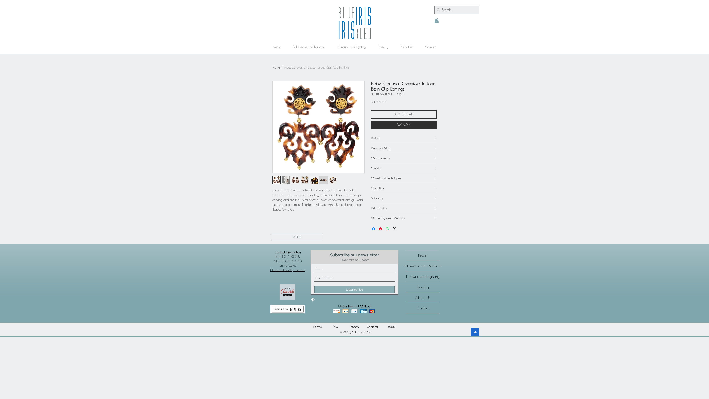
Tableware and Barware (422, 266)
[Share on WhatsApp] (387, 229)
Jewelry (423, 287)
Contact (422, 308)
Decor (422, 255)
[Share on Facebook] (373, 229)
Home (276, 67)
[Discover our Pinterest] (313, 300)
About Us (422, 297)
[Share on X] (394, 229)
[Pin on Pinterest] (380, 229)
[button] (436, 20)
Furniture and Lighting (422, 276)
